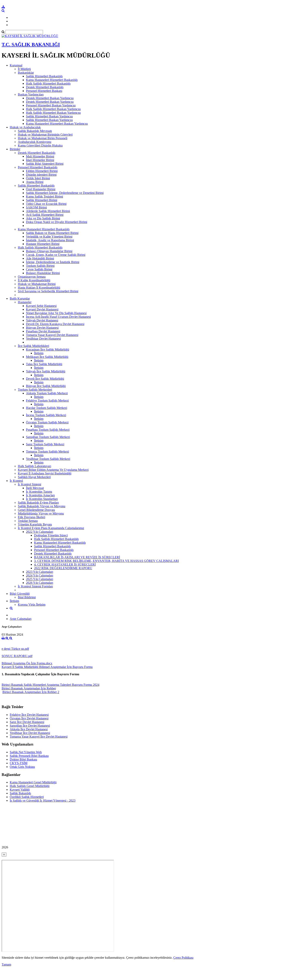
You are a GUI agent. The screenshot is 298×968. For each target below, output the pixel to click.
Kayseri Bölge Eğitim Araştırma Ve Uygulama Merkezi (53, 469)
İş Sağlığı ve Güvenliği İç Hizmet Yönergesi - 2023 (42, 800)
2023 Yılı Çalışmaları (39, 571)
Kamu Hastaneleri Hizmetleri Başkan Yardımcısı (57, 123)
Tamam (6, 964)
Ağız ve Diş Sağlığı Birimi (43, 218)
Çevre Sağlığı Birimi (39, 269)
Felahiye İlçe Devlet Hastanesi (29, 714)
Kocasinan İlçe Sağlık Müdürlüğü (47, 349)
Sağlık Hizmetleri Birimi (41, 200)
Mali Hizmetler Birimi (40, 156)
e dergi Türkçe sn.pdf (15, 648)
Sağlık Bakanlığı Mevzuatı (35, 131)
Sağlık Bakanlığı (20, 793)
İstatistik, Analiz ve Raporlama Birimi (50, 240)
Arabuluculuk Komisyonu (34, 142)
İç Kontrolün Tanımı (39, 491)
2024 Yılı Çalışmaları (39, 575)
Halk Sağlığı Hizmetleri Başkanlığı (48, 83)
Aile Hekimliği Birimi (40, 258)
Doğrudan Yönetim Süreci (51, 535)
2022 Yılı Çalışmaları (39, 531)
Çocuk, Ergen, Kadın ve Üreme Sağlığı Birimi (55, 254)
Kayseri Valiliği (20, 789)
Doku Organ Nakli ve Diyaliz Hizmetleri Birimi (56, 222)
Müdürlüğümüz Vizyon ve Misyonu (41, 513)
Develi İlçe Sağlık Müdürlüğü (45, 378)
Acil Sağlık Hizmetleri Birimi (44, 214)
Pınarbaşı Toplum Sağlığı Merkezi (48, 429)
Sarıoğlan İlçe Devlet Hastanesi (30, 725)
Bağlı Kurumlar (20, 298)
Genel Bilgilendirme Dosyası (36, 510)
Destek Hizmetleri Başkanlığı (44, 87)
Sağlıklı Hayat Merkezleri (34, 477)
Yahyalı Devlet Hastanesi (42, 320)
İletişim (38, 353)
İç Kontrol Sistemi (29, 484)
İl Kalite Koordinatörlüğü (34, 280)
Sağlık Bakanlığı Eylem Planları (38, 502)
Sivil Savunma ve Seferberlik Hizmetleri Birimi (48, 291)
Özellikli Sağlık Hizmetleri (27, 797)
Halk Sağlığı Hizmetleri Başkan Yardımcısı (53, 109)
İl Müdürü (24, 69)
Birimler (15, 149)
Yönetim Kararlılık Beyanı (35, 524)
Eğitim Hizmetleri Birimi (42, 171)
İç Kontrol (16, 480)
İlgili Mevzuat (35, 488)
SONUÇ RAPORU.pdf (17, 656)
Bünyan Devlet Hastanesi (42, 327)
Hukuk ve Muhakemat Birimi (37, 284)
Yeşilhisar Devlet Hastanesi (43, 338)
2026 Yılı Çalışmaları (39, 582)
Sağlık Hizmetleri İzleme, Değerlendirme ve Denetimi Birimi (65, 193)
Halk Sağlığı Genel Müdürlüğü (29, 786)
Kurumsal (16, 65)
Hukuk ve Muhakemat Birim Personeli (42, 138)
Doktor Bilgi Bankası (23, 759)
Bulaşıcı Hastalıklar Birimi (43, 273)
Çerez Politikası (183, 957)
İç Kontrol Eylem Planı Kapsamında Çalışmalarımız (51, 528)
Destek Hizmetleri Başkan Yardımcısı (50, 98)
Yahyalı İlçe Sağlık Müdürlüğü (45, 371)
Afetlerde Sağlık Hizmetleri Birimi (48, 211)
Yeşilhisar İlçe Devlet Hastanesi (30, 733)
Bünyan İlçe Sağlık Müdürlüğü (46, 386)
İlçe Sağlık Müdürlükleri (33, 346)
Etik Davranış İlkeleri (31, 517)
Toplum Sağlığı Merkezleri (35, 389)
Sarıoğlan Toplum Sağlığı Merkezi (48, 437)
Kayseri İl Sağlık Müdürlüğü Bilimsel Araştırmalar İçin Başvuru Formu (47, 667)
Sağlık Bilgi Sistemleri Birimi (44, 163)
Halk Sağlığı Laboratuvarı (34, 466)
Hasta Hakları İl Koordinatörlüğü (39, 287)
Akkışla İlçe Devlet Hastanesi (29, 729)
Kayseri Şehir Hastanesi (41, 305)
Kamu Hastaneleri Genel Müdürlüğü (33, 782)
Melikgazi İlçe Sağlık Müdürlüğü (47, 356)
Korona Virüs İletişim (31, 604)
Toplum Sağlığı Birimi (40, 265)
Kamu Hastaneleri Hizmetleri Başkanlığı (52, 80)
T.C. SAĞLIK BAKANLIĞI (31, 44)
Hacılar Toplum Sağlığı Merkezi (46, 408)
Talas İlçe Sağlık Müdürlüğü (44, 364)
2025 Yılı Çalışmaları (39, 579)
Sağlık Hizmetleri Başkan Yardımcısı (49, 116)
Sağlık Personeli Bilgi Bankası (29, 755)
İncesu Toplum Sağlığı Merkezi (46, 415)
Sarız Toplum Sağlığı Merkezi (45, 444)
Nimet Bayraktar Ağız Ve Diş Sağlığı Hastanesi (56, 313)
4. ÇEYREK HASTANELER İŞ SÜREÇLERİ (65, 564)
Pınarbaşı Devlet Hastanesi (43, 331)
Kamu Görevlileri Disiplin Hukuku (40, 145)
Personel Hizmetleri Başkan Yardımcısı (51, 105)
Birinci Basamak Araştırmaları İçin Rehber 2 (30, 692)
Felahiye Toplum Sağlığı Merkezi (47, 400)
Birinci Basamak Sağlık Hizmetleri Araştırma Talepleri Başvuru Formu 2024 (50, 684)
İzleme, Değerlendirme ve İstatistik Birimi (52, 262)
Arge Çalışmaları (20, 618)
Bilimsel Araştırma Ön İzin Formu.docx (27, 663)
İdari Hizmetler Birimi (40, 160)
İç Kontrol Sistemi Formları (35, 586)
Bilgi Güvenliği (20, 593)
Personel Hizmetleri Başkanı (44, 91)
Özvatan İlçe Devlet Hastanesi (29, 718)
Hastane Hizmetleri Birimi (42, 244)
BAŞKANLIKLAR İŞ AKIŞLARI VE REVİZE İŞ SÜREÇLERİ (77, 557)
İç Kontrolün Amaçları (40, 495)
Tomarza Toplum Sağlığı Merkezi (47, 451)
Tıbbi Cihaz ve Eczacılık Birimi (46, 203)
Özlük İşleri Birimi (38, 178)
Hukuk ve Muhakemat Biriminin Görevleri (45, 134)
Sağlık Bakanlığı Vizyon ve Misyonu (41, 506)
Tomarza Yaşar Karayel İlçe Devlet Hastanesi (39, 736)
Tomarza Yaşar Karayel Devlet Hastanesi (52, 335)
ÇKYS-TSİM (18, 763)
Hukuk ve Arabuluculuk (25, 127)
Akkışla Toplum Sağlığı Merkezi (47, 393)
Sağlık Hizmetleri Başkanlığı (44, 76)
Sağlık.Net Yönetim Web (26, 752)
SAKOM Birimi (36, 207)
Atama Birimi (34, 182)
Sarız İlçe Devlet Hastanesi (27, 722)
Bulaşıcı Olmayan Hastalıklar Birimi (49, 251)
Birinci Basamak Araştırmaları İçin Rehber (29, 688)
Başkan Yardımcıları (31, 94)
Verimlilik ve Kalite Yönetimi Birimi (49, 236)
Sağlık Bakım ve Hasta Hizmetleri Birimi (52, 233)
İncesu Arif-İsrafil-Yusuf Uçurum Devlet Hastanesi (58, 316)
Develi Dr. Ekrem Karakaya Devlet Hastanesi (55, 324)
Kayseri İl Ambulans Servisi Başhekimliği (44, 473)
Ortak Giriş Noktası (22, 766)
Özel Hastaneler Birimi (40, 189)
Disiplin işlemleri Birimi (41, 174)
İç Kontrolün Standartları (42, 499)
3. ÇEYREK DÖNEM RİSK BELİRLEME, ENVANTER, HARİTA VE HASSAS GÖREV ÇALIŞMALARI (106, 561)
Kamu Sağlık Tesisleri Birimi (44, 196)
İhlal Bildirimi (27, 597)
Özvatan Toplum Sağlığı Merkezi (47, 422)
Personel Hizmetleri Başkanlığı (37, 167)
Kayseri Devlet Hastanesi (42, 309)
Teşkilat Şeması (28, 520)
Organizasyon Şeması (32, 276)
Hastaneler (24, 302)
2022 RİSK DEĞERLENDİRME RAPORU (63, 568)
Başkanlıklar (26, 72)
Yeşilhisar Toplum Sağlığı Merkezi (48, 459)
